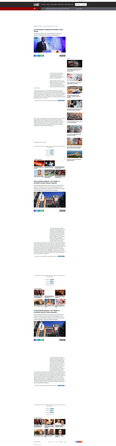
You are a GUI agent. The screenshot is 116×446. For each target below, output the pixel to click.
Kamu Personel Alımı (69, 4)
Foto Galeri (43, 4)
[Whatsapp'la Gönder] (41, 56)
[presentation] (37, 8)
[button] (60, 56)
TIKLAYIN (52, 150)
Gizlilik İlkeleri (61, 441)
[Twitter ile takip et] (76, 442)
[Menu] (76, 4)
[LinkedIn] (39, 56)
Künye (53, 441)
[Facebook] (35, 56)
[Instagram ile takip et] (79, 442)
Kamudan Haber (54, 4)
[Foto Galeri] (81, 0)
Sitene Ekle (65, 441)
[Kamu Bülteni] (36, 4)
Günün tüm (79, 8)
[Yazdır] (43, 56)
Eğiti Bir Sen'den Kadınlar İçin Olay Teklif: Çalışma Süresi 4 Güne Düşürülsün (57, 8)
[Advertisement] (58, 18)
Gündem (48, 4)
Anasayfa (50, 441)
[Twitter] (37, 56)
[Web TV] (79, 0)
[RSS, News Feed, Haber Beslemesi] (81, 442)
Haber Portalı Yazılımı (38, 444)
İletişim (56, 441)
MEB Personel (61, 4)
